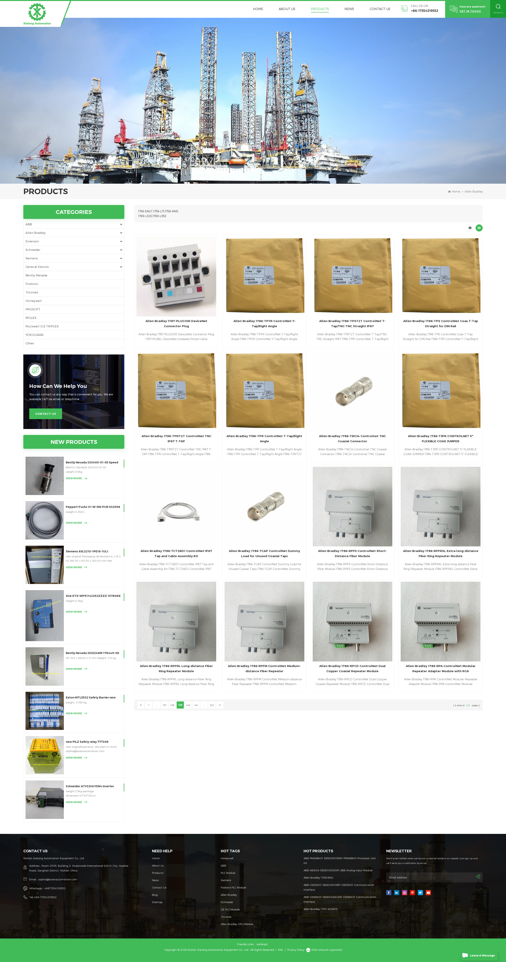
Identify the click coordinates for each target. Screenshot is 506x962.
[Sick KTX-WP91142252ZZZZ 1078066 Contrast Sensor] (44, 615)
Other (29, 343)
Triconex (31, 292)
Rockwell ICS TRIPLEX (42, 326)
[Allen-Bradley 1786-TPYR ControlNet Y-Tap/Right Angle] (264, 277)
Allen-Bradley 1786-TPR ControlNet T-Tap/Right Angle (264, 438)
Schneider (32, 249)
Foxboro (31, 283)
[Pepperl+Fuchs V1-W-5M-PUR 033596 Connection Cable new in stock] (44, 520)
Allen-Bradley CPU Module (237, 924)
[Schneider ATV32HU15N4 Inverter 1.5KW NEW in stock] (44, 800)
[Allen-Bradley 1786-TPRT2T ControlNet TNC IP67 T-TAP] (176, 392)
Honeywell (33, 300)
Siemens (31, 258)
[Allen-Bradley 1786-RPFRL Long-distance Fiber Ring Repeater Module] (176, 621)
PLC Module (228, 872)
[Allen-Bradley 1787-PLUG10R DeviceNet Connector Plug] (176, 277)
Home (258, 9)
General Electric (37, 266)
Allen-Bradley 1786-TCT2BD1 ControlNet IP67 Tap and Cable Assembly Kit (176, 553)
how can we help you (58, 386)
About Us (287, 9)
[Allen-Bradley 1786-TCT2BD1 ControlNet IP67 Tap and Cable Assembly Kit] (176, 507)
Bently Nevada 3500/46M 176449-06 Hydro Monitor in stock (92, 653)
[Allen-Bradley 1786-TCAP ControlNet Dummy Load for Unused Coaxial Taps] (264, 507)
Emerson (32, 241)
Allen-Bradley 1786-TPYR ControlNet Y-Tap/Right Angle (264, 323)
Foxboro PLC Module (233, 887)
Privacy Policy (295, 949)
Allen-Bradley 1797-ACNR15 (321, 909)
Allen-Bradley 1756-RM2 (318, 877)
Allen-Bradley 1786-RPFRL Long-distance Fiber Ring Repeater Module (176, 668)
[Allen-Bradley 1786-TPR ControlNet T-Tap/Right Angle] (264, 392)
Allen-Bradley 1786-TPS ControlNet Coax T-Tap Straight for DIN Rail (440, 323)
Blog (155, 894)
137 (164, 705)
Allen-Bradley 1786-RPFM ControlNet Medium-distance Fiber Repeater (264, 668)
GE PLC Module (230, 909)
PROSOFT (32, 309)
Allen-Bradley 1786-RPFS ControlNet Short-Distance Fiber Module (352, 553)
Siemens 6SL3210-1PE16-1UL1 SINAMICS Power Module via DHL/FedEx (87, 552)
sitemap (157, 902)
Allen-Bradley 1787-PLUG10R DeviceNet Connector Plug (176, 323)
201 (212, 705)
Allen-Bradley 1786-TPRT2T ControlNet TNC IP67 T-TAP (176, 438)
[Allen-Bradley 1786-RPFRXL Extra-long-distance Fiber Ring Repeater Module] (441, 507)
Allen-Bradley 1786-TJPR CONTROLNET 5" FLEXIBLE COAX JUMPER (440, 438)
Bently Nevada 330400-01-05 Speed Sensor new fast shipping (92, 463)
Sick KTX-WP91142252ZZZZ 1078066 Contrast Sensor (93, 596)
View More (74, 478)
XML (280, 949)
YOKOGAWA (34, 334)
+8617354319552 (55, 888)
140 (188, 705)
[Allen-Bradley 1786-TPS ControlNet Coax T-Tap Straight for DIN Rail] (441, 277)
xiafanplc (262, 944)
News (349, 9)
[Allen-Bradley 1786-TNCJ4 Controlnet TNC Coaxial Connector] (353, 392)
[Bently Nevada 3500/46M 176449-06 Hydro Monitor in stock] (44, 666)
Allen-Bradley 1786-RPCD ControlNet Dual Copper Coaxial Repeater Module (352, 668)
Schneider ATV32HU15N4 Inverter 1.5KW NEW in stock (90, 786)
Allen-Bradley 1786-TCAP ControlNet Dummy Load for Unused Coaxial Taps (264, 553)
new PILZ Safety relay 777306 (87, 742)
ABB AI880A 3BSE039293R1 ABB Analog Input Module (338, 870)
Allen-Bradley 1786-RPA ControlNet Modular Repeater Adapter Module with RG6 (441, 668)
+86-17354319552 (424, 11)
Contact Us (380, 9)
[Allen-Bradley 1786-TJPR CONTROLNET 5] (441, 392)
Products (320, 9)
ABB (28, 224)
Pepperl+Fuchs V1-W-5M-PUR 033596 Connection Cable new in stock (93, 507)
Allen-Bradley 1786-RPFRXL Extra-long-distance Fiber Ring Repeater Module (440, 553)
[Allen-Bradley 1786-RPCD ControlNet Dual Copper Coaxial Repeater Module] (353, 621)
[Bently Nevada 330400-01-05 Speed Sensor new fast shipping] (44, 476)
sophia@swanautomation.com (57, 879)
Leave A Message (482, 955)
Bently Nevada (36, 275)
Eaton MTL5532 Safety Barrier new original (91, 698)
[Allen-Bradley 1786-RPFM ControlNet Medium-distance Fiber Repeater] (264, 621)
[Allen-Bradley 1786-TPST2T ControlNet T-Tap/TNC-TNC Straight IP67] (353, 277)
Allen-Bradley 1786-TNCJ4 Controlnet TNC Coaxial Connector (352, 438)
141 (196, 705)
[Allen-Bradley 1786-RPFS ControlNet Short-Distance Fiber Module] (353, 507)
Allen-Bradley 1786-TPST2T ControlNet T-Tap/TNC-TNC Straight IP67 (352, 323)
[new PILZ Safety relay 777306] (44, 755)
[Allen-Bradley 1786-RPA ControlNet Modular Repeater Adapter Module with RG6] (441, 621)
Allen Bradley (474, 191)
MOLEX (30, 317)
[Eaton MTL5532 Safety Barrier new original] (44, 711)
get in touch (470, 11)
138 (172, 705)
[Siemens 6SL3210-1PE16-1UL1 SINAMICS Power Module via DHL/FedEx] (44, 565)
